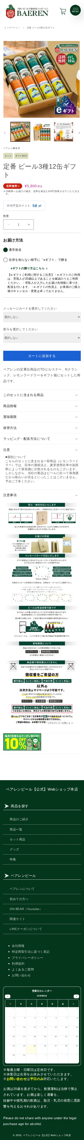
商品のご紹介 (19, 819)
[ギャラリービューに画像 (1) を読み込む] (20, 132)
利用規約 (18, 963)
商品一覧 (16, 829)
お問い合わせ (21, 975)
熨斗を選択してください (20, 329)
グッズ (14, 849)
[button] (42, 395)
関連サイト (17, 919)
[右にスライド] (79, 133)
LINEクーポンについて (26, 929)
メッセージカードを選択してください (30, 308)
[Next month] (76, 996)
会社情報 (18, 946)
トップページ (11, 27)
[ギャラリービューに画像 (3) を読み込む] (63, 132)
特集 (13, 859)
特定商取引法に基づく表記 (31, 951)
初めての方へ (19, 899)
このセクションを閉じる (59, 723)
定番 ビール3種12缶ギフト (41, 27)
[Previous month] (7, 996)
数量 (6, 216)
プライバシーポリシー (27, 957)
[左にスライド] (4, 133)
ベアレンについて (22, 888)
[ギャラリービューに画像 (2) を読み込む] (41, 132)
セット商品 (17, 839)
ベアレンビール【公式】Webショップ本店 (42, 789)
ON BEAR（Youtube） (26, 909)
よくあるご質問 (23, 969)
